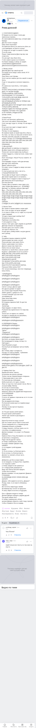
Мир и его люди (12, 24)
